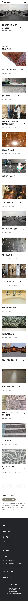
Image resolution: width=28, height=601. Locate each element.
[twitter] (12, 584)
